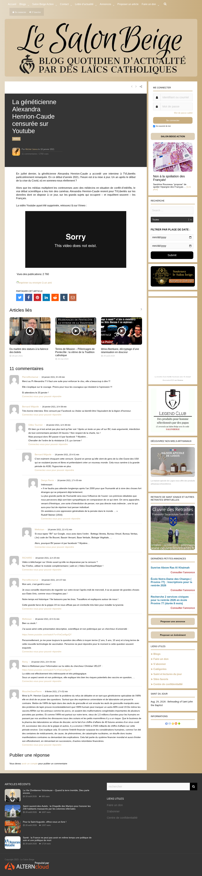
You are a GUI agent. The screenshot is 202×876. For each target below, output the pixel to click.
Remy (25, 662)
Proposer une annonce (172, 621)
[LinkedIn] (46, 297)
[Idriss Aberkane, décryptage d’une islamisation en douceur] (121, 343)
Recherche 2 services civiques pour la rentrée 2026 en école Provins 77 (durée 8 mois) (170, 600)
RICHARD (27, 558)
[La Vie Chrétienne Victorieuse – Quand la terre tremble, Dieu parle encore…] (13, 800)
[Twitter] (19, 297)
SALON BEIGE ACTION (173, 136)
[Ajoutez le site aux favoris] (173, 724)
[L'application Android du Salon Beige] (179, 724)
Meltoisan (39, 529)
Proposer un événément (173, 635)
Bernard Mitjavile (30, 406)
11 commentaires (29, 154)
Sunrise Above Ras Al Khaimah (170, 567)
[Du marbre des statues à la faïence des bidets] (29, 343)
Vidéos (16, 139)
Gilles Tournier (35, 425)
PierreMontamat (30, 377)
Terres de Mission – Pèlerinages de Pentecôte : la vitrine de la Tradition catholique (75, 352)
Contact (64, 4)
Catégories (159, 669)
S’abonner (159, 664)
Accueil (12, 4)
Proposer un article (128, 4)
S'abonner (113, 811)
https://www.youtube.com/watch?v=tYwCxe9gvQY (46, 634)
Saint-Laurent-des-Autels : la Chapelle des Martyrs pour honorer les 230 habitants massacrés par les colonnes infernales (57, 807)
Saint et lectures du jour (167, 674)
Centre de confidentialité (168, 684)
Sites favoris (160, 679)
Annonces (105, 4)
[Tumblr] (64, 297)
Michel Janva (31, 149)
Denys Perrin (47, 480)
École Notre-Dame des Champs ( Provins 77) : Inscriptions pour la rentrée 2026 (171, 582)
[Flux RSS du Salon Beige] (176, 724)
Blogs (22, 4)
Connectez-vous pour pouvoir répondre (41, 396)
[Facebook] (28, 297)
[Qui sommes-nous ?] (166, 724)
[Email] (72, 297)
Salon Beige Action (43, 4)
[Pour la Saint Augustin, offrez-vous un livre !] (13, 832)
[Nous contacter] (169, 724)
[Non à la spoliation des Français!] (173, 170)
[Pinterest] (37, 297)
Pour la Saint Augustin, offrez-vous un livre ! (44, 822)
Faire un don (161, 659)
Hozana (180, 380)
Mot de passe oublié (183, 113)
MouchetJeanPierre (32, 691)
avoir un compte (30, 763)
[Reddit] (55, 297)
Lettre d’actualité (84, 4)
